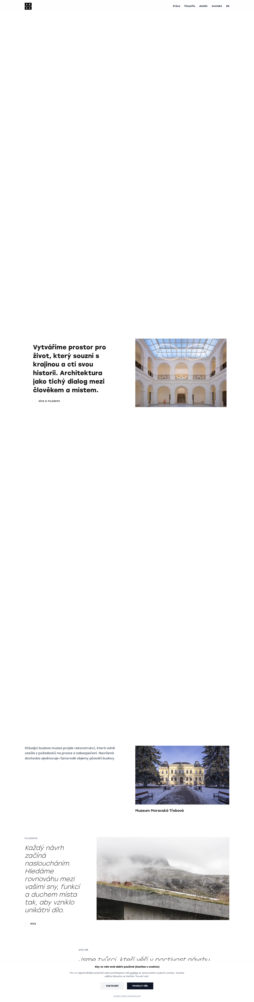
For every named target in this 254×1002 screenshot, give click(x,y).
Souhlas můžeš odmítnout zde (127, 996)
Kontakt (217, 6)
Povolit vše (140, 986)
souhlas (134, 973)
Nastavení (112, 986)
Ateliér (203, 6)
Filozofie (189, 6)
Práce (176, 6)
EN (227, 6)
